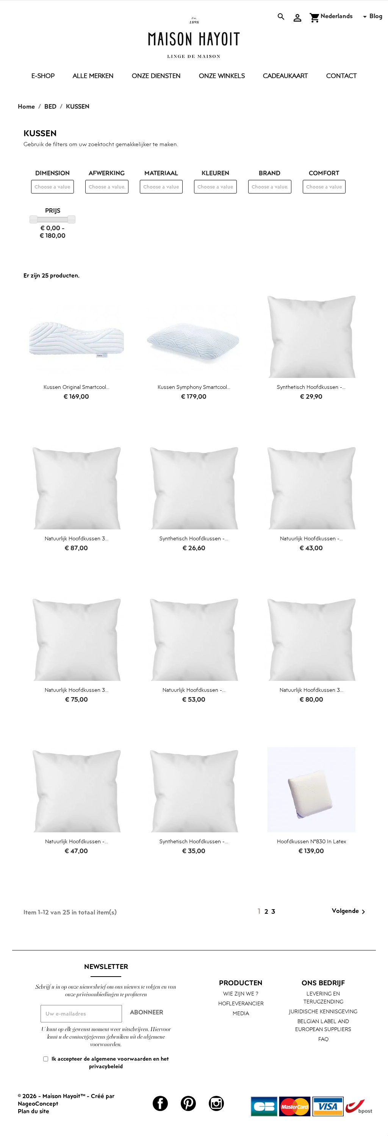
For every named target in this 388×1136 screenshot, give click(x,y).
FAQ (323, 1039)
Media (241, 1013)
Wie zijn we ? (240, 993)
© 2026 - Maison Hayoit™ (52, 1096)
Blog (375, 16)
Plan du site (33, 1111)
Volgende (350, 911)
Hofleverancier (241, 1003)
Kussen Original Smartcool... (77, 387)
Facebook (160, 1103)
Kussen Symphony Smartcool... (194, 387)
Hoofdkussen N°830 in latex (311, 841)
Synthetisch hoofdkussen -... (311, 387)
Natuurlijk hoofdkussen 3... (76, 538)
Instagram (216, 1103)
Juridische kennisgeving (323, 1011)
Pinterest (188, 1103)
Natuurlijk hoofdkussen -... (311, 538)
